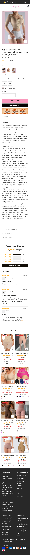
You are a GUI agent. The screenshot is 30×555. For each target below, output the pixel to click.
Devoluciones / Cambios (6, 522)
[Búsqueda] (5, 6)
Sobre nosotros (21, 475)
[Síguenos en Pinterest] (25, 530)
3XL (4, 83)
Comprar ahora (15, 105)
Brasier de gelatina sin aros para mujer (8, 386)
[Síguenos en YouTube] (18, 533)
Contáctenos (20, 478)
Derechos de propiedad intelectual (20, 483)
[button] (15, 88)
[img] (5, 275)
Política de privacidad (20, 495)
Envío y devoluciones (11, 229)
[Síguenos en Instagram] (21, 530)
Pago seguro (8, 233)
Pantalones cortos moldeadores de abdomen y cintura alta (8, 353)
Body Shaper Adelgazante (8, 420)
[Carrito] (27, 6)
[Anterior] (2, 46)
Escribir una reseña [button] (15, 265)
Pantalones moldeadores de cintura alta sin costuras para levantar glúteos (22, 353)
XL (19, 78)
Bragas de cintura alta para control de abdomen (22, 386)
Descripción (5, 122)
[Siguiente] (27, 46)
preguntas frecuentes (5, 533)
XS (10, 83)
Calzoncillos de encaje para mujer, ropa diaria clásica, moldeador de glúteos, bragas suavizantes (8, 455)
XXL (24, 78)
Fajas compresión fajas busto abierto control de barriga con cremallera (22, 455)
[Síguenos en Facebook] (18, 530)
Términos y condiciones (20, 490)
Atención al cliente (10, 237)
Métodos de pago (7, 526)
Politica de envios (7, 529)
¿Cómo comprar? (7, 518)
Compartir (5, 116)
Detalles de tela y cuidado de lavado (12, 223)
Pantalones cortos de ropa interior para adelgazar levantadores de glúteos (22, 420)
